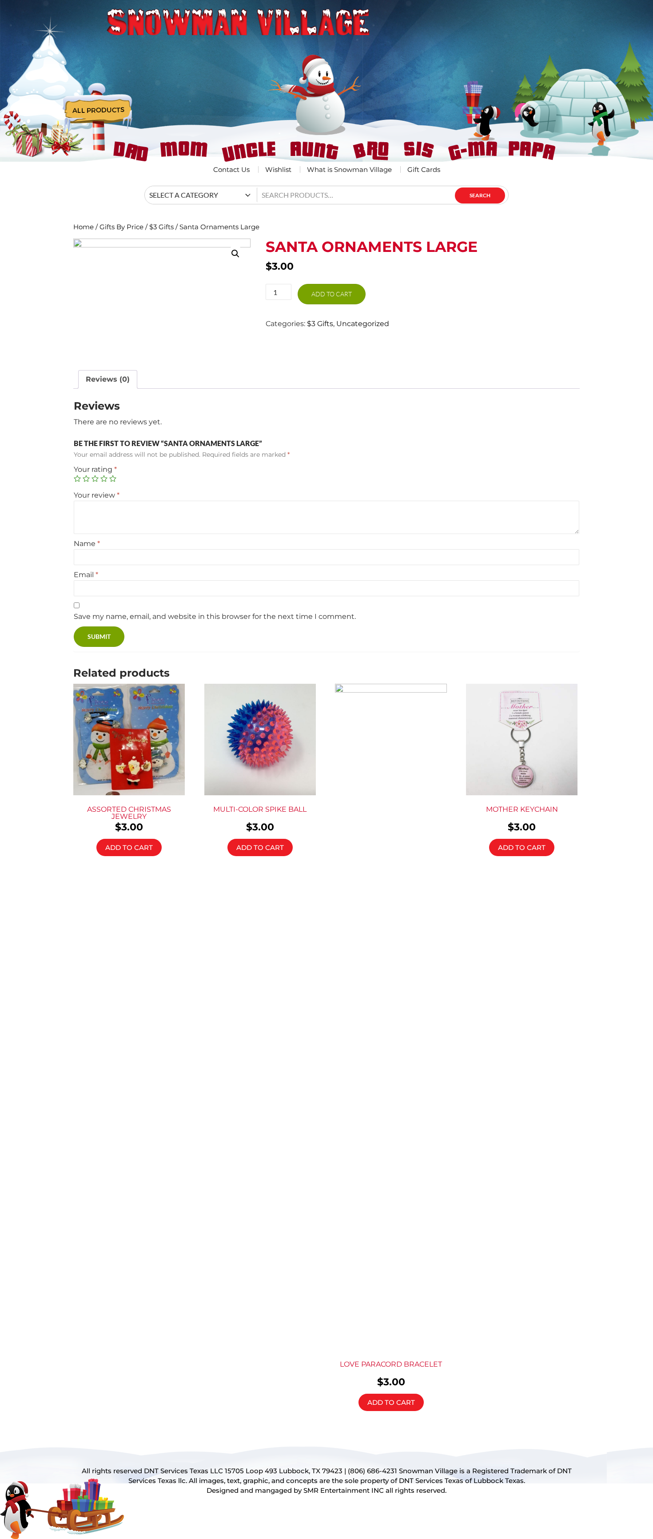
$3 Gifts (161, 227)
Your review (96, 495)
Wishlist (278, 169)
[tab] (107, 379)
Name (87, 543)
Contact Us (231, 169)
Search (480, 195)
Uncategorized (362, 323)
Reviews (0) (108, 379)
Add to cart (331, 294)
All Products (98, 111)
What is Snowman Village (349, 169)
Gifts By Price (121, 227)
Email (86, 574)
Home (83, 227)
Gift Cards (423, 169)
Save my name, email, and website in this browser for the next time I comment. (215, 616)
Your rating (95, 469)
